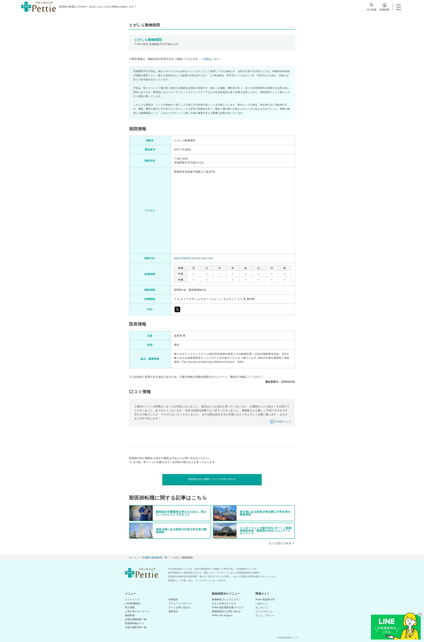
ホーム (133, 557)
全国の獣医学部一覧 (136, 627)
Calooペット (283, 421)
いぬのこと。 (263, 603)
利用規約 (173, 599)
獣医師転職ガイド (134, 623)
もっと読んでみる (280, 543)
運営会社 (173, 611)
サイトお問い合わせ (179, 607)
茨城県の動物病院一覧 (154, 557)
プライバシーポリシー (181, 603)
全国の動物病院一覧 (136, 619)
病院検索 (384, 9)
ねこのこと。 (263, 607)
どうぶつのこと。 (265, 611)
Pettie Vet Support (222, 615)
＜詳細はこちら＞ (211, 58)
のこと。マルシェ (265, 615)
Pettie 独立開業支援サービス (227, 607)
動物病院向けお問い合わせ (226, 611)
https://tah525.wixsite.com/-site (193, 258)
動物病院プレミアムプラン (226, 599)
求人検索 (371, 9)
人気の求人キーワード (137, 611)
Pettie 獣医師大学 (265, 599)
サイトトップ (132, 599)
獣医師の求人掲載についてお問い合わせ (212, 479)
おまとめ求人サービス (224, 603)
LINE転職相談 (132, 603)
